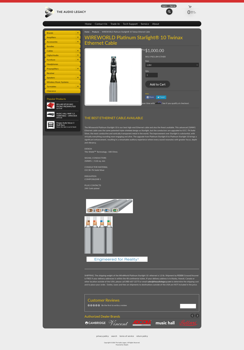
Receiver (50, 73)
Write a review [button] (188, 306)
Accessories (63, 42)
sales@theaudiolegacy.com (159, 281)
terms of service (127, 336)
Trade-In (115, 23)
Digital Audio (63, 55)
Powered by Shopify (122, 345)
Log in (164, 6)
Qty (147, 71)
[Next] (197, 315)
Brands (63, 33)
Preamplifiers (63, 69)
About (155, 23)
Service (145, 23)
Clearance (51, 91)
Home (88, 23)
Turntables (63, 87)
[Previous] (192, 315)
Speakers (63, 78)
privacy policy (102, 336)
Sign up (172, 6)
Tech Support (130, 23)
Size (147, 61)
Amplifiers (63, 37)
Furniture (63, 60)
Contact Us (101, 23)
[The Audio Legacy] (65, 12)
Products (95, 32)
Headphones (52, 64)
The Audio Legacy (121, 342)
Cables (63, 51)
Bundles (50, 46)
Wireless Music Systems (57, 82)
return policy (142, 336)
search (114, 336)
